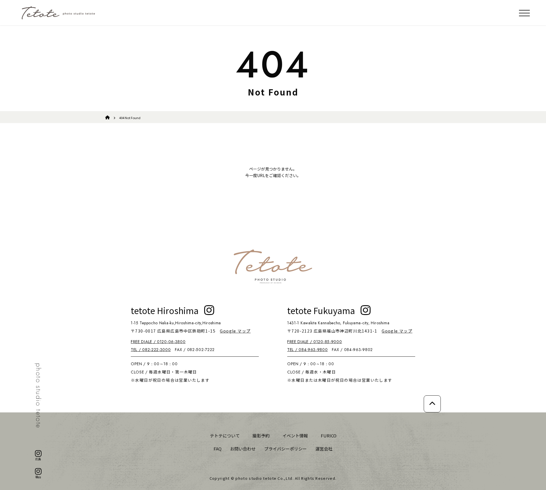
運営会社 (323, 449)
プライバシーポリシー (285, 449)
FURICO (328, 436)
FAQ (218, 449)
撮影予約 (261, 436)
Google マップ (235, 331)
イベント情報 (295, 436)
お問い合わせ (243, 449)
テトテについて (225, 436)
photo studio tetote (38, 396)
